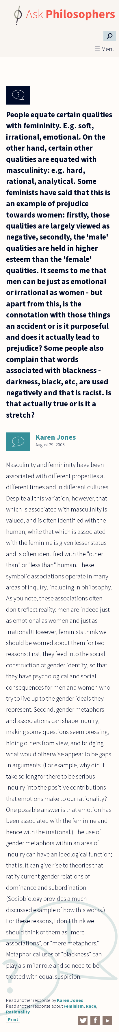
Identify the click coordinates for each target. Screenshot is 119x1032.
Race (91, 1006)
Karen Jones (56, 437)
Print (13, 1019)
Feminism (74, 1006)
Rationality (18, 1012)
